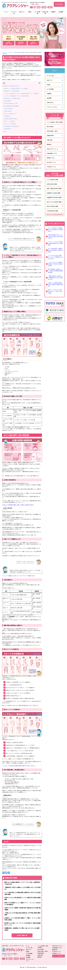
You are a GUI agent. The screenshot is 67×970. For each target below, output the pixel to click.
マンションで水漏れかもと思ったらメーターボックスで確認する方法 (18, 575)
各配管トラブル (51, 157)
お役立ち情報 (45, 12)
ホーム (6, 11)
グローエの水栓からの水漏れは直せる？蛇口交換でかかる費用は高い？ (55, 229)
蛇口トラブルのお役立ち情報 (54, 202)
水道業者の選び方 (7, 128)
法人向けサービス (51, 162)
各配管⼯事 (54, 949)
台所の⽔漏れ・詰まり (42, 951)
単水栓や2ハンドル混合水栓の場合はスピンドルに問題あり (16, 88)
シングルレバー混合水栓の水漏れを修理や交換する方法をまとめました (19, 765)
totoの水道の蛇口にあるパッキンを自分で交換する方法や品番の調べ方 (55, 236)
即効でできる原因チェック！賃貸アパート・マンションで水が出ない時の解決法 (23, 903)
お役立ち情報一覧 (22, 935)
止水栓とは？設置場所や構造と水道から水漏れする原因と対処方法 (55, 284)
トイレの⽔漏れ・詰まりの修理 (42, 946)
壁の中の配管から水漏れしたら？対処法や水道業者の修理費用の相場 (55, 271)
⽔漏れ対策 (40, 955)
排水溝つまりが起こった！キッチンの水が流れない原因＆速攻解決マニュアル (23, 924)
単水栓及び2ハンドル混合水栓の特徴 (11, 91)
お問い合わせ (50, 102)
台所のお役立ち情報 (52, 184)
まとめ (4, 131)
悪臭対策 (49, 144)
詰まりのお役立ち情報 (52, 206)
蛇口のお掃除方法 (7, 100)
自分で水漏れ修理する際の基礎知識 (11, 106)
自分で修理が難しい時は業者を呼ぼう (11, 126)
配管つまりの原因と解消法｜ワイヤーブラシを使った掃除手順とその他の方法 (23, 883)
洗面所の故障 (50, 135)
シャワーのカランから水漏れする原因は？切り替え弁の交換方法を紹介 (55, 264)
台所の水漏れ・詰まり (52, 131)
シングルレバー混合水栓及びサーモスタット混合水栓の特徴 (16, 95)
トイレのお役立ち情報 (52, 179)
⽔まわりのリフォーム (57, 945)
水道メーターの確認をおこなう (10, 113)
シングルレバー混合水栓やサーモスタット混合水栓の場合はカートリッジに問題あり (21, 93)
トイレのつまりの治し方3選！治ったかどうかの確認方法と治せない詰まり (55, 257)
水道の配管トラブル (52, 153)
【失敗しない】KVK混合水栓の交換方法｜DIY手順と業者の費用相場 (22, 913)
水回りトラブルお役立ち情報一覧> (55, 214)
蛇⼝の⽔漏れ (40, 949)
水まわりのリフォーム (52, 149)
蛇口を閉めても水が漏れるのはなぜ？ (11, 85)
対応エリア (22, 11)
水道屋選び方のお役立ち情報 (54, 197)
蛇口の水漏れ (50, 126)
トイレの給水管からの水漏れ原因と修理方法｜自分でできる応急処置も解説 (23, 893)
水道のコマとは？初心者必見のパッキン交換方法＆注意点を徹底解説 (23, 898)
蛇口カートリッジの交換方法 (10, 123)
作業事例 (53, 11)
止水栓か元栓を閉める (8, 108)
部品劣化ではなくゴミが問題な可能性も (12, 98)
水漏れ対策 (49, 140)
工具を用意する (7, 116)
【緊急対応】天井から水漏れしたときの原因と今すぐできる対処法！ (23, 888)
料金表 (29, 11)
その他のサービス (51, 166)
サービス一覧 (14, 12)
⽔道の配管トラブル (57, 947)
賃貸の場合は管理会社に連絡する (11, 118)
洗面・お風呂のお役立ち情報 (54, 188)
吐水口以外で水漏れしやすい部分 (11, 103)
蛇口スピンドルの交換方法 (9, 121)
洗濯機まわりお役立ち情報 (53, 193)
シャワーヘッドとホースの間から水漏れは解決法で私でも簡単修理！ (55, 243)
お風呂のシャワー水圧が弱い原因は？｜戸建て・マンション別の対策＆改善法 (23, 919)
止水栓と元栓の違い (8, 111)
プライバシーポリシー (52, 107)
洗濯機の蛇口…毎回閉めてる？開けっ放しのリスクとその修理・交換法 (23, 929)
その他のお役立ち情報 (52, 210)
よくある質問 (37, 12)
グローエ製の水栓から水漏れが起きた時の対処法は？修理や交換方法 (55, 250)
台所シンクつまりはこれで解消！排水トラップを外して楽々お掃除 (55, 291)
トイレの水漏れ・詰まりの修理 (54, 122)
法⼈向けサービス (56, 951)
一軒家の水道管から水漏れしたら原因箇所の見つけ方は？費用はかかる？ (55, 278)
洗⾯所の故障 (40, 953)
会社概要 (61, 11)
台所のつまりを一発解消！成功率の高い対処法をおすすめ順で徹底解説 (23, 908)
